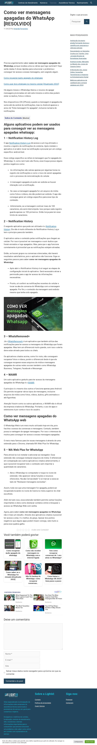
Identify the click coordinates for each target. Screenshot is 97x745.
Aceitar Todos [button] (89, 741)
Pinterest (69, 700)
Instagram (69, 703)
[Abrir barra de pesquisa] (91, 3)
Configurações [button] (79, 741)
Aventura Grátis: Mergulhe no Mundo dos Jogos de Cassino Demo (79, 64)
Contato (38, 700)
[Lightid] (9, 3)
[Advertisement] (33, 47)
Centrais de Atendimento (28, 3)
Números (43, 3)
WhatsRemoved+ (15, 341)
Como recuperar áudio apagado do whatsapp (23, 78)
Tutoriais (53, 3)
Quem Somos (40, 706)
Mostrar (26, 118)
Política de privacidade (43, 703)
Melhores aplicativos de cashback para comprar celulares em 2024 (78, 82)
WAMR (31, 383)
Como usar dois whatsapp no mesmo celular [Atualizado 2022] (31, 84)
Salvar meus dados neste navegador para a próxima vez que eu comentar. (33, 672)
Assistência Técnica (67, 3)
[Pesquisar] (86, 21)
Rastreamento (82, 3)
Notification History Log (19, 143)
